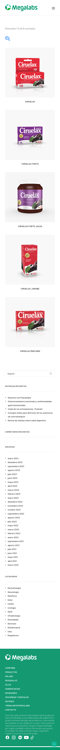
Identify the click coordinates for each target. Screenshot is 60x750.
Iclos (10, 631)
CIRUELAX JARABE (30, 288)
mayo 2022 (13, 525)
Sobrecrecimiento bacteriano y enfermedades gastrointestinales (30, 403)
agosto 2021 (14, 545)
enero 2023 (13, 497)
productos (49, 715)
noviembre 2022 (15, 505)
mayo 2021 (13, 557)
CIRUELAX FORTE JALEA (30, 226)
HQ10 (10, 611)
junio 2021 (12, 553)
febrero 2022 (14, 533)
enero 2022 (13, 537)
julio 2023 (12, 474)
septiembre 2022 (16, 513)
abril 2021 (12, 561)
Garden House (12, 688)
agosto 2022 (14, 517)
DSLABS (9, 676)
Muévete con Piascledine (19, 397)
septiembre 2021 (16, 541)
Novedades (13, 619)
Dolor (10, 600)
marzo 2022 (13, 529)
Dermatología (14, 588)
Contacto (10, 709)
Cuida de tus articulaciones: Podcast (25, 409)
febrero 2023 (14, 493)
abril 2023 (12, 486)
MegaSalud (11, 680)
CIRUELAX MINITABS (30, 351)
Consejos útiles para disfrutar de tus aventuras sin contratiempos (30, 414)
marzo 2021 (13, 565)
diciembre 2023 (15, 462)
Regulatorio (13, 635)
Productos (11, 672)
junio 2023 (12, 478)
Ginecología (13, 592)
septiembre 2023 (16, 466)
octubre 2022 (14, 509)
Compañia (10, 668)
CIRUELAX (30, 101)
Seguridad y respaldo (17, 697)
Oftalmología (14, 615)
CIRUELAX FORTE (30, 163)
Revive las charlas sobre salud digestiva (27, 420)
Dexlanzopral (14, 627)
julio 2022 (12, 521)
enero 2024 (13, 458)
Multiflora (12, 596)
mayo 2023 (13, 482)
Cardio (11, 603)
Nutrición (12, 623)
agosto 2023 (14, 470)
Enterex (9, 701)
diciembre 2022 (15, 501)
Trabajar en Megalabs (17, 705)
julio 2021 (12, 549)
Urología (12, 607)
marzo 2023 (13, 490)
